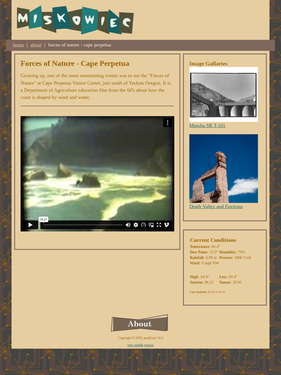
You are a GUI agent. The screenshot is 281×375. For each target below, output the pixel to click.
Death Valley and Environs (216, 206)
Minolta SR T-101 (207, 125)
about (35, 44)
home (18, 44)
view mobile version (140, 345)
